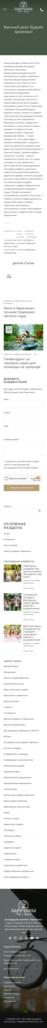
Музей (7, 812)
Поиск (7, 506)
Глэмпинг (8, 707)
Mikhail (9, 303)
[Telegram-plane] (9, 938)
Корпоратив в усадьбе (14, 765)
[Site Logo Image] (23, 7)
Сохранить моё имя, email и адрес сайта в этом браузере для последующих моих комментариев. (21, 464)
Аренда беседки (11, 666)
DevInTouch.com (36, 1021)
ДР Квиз (7, 736)
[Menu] (5, 9)
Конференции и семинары (16, 754)
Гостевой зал (10, 713)
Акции (7, 533)
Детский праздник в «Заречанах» (19, 719)
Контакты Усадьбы (12, 748)
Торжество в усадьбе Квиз (16, 865)
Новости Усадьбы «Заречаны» (22, 38)
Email (7, 412)
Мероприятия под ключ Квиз (17, 806)
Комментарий (11, 439)
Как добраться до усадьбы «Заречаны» (21, 742)
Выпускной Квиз (11, 701)
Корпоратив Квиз (12, 771)
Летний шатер (10, 789)
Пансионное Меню (12, 836)
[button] (11, 968)
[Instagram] (26, 938)
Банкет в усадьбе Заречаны (16, 678)
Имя (7, 399)
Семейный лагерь (12, 859)
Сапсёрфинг (9, 842)
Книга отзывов (10, 545)
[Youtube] (31, 938)
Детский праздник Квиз (14, 724)
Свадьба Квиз (10, 853)
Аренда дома (10, 672)
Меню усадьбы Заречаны (15, 801)
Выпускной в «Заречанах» (16, 695)
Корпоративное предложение (17, 777)
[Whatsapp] (20, 938)
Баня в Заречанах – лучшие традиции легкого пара (20, 312)
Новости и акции (11, 818)
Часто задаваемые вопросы (16, 877)
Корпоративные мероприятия (17, 783)
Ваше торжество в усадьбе (16, 689)
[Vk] (37, 938)
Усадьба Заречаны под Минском (19, 871)
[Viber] (15, 938)
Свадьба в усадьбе (12, 847)
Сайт (6, 426)
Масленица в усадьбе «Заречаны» (19, 795)
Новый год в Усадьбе (13, 824)
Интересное (9, 539)
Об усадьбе (9, 830)
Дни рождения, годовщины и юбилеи (21, 730)
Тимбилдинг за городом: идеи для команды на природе (22, 363)
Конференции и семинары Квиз (18, 760)
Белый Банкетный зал (14, 683)
